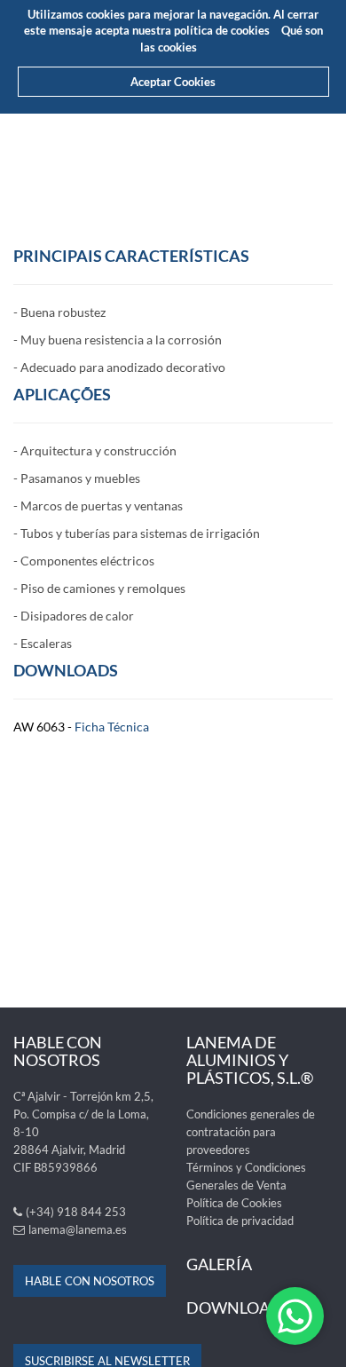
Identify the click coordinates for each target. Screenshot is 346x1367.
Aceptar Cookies (173, 82)
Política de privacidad (240, 1220)
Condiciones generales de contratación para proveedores (250, 1132)
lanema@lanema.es (77, 1229)
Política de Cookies (234, 1203)
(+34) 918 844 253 (76, 1212)
